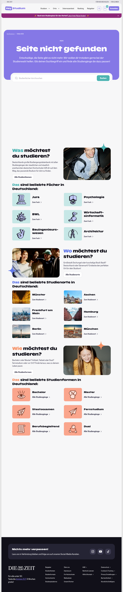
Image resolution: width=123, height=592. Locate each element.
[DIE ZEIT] (5, 2)
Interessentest (68, 8)
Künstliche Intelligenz (108, 582)
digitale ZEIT (21, 579)
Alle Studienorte (73, 274)
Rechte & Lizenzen (88, 571)
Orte (55, 8)
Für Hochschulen (102, 2)
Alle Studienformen (22, 372)
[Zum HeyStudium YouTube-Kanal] (100, 551)
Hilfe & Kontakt (87, 574)
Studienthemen (50, 571)
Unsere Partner (69, 582)
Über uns (67, 567)
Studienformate (50, 574)
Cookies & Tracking (107, 571)
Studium (43, 8)
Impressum (67, 571)
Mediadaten (68, 578)
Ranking (80, 8)
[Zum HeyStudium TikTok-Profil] (108, 551)
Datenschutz (105, 567)
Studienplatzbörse (51, 582)
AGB (84, 567)
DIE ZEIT (9, 2)
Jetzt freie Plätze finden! (77, 15)
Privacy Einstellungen (108, 574)
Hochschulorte (50, 578)
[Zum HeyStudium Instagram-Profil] (93, 551)
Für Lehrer (115, 2)
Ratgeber (90, 8)
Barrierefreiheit (106, 578)
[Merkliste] (105, 8)
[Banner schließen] (118, 15)
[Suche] (99, 8)
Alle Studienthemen (23, 177)
